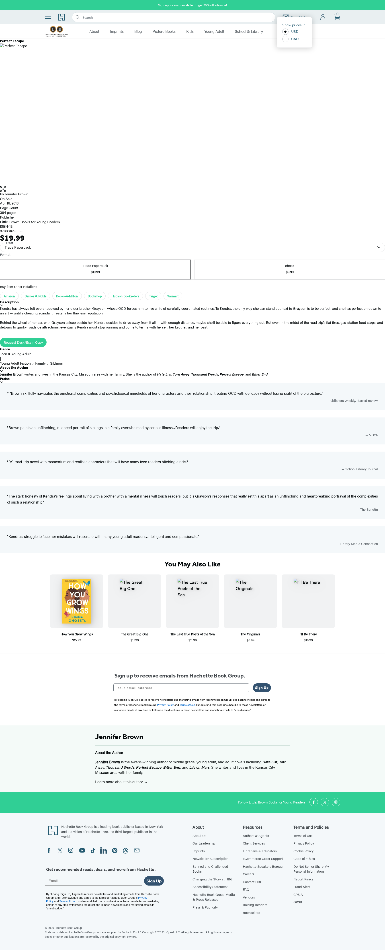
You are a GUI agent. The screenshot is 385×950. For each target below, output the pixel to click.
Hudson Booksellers (125, 296)
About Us (199, 835)
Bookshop (95, 296)
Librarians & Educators (260, 851)
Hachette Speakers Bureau (263, 866)
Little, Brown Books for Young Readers (30, 221)
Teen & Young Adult (15, 353)
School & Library (249, 31)
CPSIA (298, 894)
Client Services (254, 843)
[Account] (323, 17)
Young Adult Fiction (15, 363)
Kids (190, 31)
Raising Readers (255, 904)
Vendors (249, 897)
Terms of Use (303, 835)
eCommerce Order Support (263, 858)
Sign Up (262, 688)
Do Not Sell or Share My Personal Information (311, 869)
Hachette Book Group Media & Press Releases (213, 897)
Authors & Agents (256, 835)
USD (295, 31)
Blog (138, 31)
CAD (295, 38)
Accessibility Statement (210, 886)
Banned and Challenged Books (210, 869)
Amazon (9, 296)
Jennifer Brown (16, 193)
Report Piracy (303, 879)
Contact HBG (252, 881)
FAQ (246, 889)
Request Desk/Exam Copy (23, 342)
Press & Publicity (205, 907)
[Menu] (48, 17)
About (94, 31)
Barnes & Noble (35, 296)
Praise (5, 379)
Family (40, 363)
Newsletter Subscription (210, 858)
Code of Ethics (304, 858)
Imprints (117, 31)
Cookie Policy (303, 851)
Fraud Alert (301, 886)
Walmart (172, 296)
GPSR (297, 902)
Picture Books (164, 31)
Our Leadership (203, 843)
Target (153, 296)
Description (9, 302)
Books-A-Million (67, 296)
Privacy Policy (303, 843)
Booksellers (251, 912)
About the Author (14, 368)
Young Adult (214, 31)
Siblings (56, 363)
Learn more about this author (119, 781)
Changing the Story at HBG (212, 879)
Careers (248, 874)
